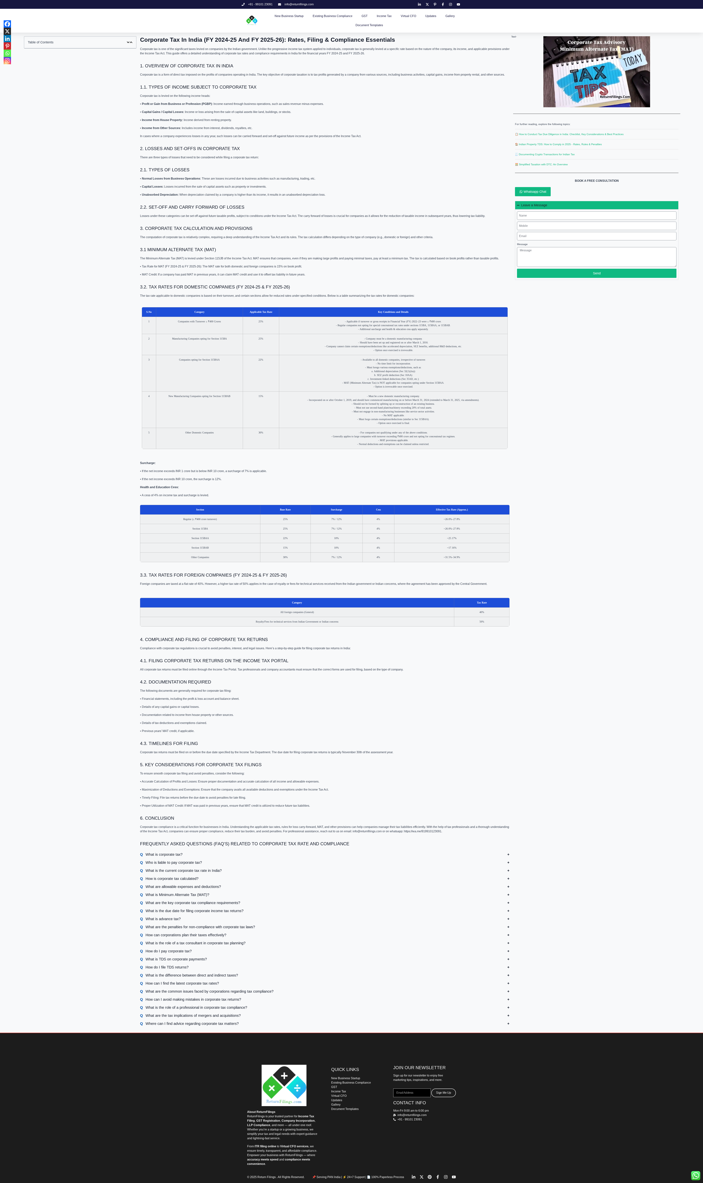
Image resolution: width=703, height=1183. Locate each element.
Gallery (450, 16)
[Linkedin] (7, 38)
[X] (7, 31)
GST (365, 16)
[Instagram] (7, 60)
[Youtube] (454, 1177)
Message (522, 244)
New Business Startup (289, 16)
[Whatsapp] (7, 53)
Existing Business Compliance (332, 16)
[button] (128, 42)
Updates (430, 16)
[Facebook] (7, 24)
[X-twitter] (422, 1177)
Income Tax (384, 16)
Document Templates (369, 25)
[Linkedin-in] (414, 1177)
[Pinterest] (7, 46)
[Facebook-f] (438, 1177)
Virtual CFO (408, 16)
